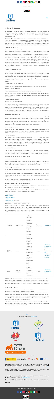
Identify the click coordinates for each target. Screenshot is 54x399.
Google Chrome (10, 193)
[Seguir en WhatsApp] (31, 2)
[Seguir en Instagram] (24, 2)
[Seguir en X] (26, 2)
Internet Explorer (10, 197)
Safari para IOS (9, 200)
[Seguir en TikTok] (39, 2)
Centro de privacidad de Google (48, 246)
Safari (7, 199)
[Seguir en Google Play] (34, 2)
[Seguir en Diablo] (36, 2)
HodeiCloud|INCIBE (44, 366)
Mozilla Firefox (9, 195)
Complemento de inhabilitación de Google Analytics (48, 254)
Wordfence (48, 225)
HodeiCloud (34, 316)
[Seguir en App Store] (36, 392)
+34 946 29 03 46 (27, 6)
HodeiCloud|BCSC (26, 377)
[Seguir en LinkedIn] (21, 2)
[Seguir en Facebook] (18, 2)
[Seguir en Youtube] (29, 2)
